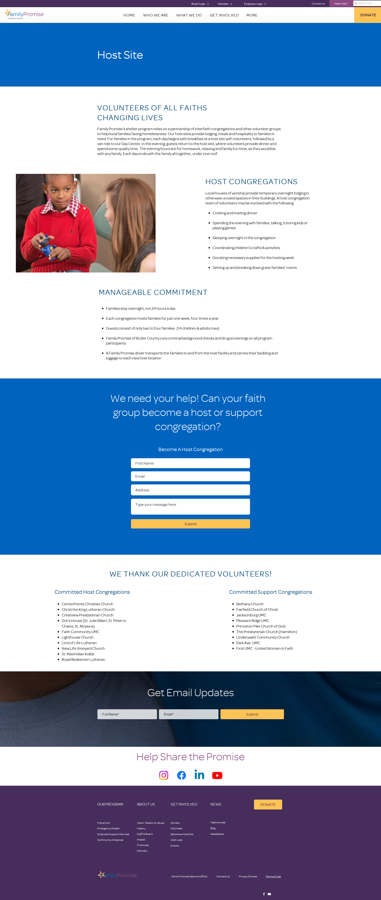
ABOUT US (146, 804)
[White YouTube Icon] (269, 894)
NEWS (215, 804)
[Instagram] (164, 775)
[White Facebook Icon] (264, 894)
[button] (252, 15)
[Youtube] (217, 775)
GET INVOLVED (184, 804)
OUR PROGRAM (110, 804)
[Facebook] (182, 775)
